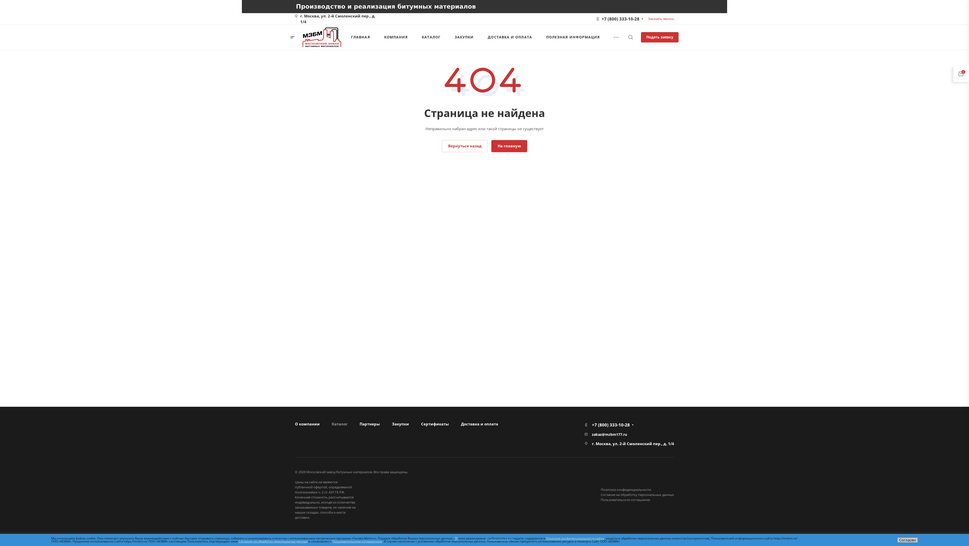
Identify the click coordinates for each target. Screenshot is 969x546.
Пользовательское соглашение (625, 499)
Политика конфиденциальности (626, 489)
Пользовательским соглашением (357, 541)
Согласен (907, 539)
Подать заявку (659, 37)
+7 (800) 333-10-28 (620, 19)
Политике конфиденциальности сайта (575, 538)
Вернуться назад (464, 145)
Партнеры (370, 423)
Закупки (400, 423)
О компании (307, 423)
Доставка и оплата (479, 423)
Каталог (340, 423)
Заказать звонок (661, 18)
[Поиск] (630, 37)
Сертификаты (435, 423)
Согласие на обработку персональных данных (637, 494)
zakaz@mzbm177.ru (609, 434)
